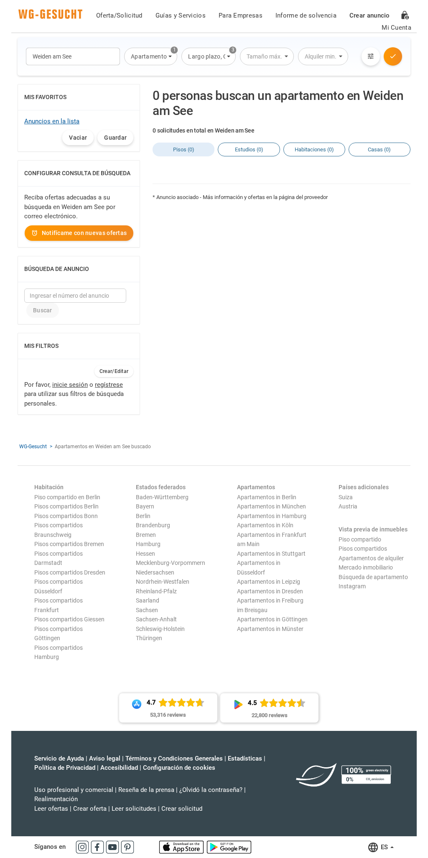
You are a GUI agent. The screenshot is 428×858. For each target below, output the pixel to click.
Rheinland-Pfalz (156, 591)
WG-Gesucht (33, 446)
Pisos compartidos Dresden (69, 572)
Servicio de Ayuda (59, 758)
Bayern (145, 506)
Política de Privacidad (64, 767)
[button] (150, 56)
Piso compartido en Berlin (67, 497)
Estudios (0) (249, 149)
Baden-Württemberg (162, 497)
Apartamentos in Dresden (270, 591)
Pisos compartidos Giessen (69, 619)
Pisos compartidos (363, 548)
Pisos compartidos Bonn (66, 516)
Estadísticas (245, 758)
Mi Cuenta (396, 27)
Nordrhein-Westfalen (162, 581)
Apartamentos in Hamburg (271, 516)
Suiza (346, 497)
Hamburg (148, 544)
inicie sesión (70, 384)
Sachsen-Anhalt (156, 619)
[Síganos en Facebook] (98, 846)
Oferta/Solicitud (119, 15)
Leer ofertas (51, 808)
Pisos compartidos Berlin (66, 506)
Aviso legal (104, 758)
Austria (348, 506)
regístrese (109, 384)
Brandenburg (153, 525)
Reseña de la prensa (146, 790)
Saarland (147, 600)
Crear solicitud (181, 808)
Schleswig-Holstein (160, 629)
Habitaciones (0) (314, 149)
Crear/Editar (114, 371)
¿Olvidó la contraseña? (210, 790)
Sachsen (147, 610)
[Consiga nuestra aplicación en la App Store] (182, 846)
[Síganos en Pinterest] (127, 846)
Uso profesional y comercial (73, 790)
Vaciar (78, 137)
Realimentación (56, 799)
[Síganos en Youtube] (113, 846)
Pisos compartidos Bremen (69, 544)
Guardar (115, 137)
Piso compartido (360, 539)
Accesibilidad (119, 767)
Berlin (143, 516)
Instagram (352, 586)
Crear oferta (90, 808)
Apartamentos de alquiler (371, 558)
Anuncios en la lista (51, 121)
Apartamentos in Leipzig (268, 581)
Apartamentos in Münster (270, 629)
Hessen (145, 553)
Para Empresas (240, 15)
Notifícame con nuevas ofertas (84, 233)
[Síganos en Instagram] (83, 846)
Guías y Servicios (180, 15)
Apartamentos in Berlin (266, 497)
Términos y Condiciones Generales (174, 758)
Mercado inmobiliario (366, 567)
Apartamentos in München (271, 506)
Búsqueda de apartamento (373, 577)
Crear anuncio (369, 15)
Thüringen (149, 638)
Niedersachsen (155, 572)
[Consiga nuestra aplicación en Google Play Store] (229, 846)
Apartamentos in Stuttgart (271, 553)
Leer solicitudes (134, 808)
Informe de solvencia (305, 15)
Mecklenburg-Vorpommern (170, 562)
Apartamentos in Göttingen (272, 619)
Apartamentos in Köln (265, 525)
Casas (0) (379, 149)
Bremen (146, 534)
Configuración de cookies (179, 767)
